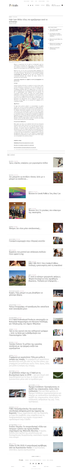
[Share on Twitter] (57, 8)
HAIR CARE (22, 149)
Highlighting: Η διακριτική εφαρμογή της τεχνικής (23, 142)
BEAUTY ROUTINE (18, 149)
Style (43, 5)
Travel (48, 1)
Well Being (48, 5)
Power (37, 5)
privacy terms (46, 466)
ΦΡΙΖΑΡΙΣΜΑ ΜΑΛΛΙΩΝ (34, 149)
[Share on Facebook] (55, 8)
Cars (36, 1)
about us (12, 466)
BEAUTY (18, 7)
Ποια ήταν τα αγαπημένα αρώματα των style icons (24, 145)
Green (32, 1)
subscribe (34, 466)
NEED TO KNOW (26, 1)
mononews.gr (59, 466)
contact (23, 466)
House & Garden (42, 1)
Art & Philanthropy (56, 5)
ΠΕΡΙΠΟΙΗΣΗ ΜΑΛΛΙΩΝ (27, 149)
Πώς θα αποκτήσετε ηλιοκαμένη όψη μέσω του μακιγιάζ (25, 147)
